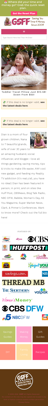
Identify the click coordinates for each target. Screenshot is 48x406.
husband (21, 154)
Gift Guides (40, 334)
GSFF (24, 21)
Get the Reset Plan (24, 13)
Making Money (24, 334)
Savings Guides (7, 334)
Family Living (24, 352)
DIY (8, 352)
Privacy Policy (24, 402)
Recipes (40, 352)
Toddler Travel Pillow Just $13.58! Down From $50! (24, 93)
